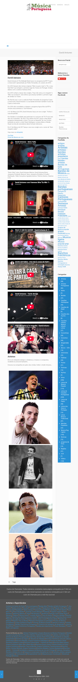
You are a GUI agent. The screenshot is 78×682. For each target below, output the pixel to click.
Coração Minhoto (35, 615)
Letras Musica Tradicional (64, 416)
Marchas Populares (64, 424)
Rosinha (25, 608)
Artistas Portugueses (65, 284)
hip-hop (68, 233)
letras (63, 377)
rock (64, 267)
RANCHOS (62, 119)
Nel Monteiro (35, 613)
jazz (59, 235)
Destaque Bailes (62, 208)
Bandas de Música (63, 172)
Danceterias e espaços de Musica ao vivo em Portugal (37, 650)
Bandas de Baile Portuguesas (57, 606)
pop (67, 243)
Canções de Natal (64, 308)
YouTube (10, 135)
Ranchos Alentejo (59, 615)
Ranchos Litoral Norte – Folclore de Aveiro (38, 642)
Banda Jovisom (17, 608)
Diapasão (47, 611)
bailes (63, 290)
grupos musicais (61, 232)
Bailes (59, 158)
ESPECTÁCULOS (64, 112)
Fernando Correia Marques (33, 611)
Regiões (63, 449)
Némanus (9, 615)
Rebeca (15, 615)
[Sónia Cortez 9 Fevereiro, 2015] (1, 674)
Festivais (64, 367)
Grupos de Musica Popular (23, 622)
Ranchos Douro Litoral (64, 617)
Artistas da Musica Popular (42, 622)
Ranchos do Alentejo (37, 639)
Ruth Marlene (62, 610)
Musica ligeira (64, 238)
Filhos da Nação (52, 610)
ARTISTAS (52, 5)
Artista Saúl (10, 610)
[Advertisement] (39, 29)
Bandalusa (19, 610)
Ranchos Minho (63, 259)
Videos (63, 458)
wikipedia (19, 132)
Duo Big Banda (19, 611)
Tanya (28, 613)
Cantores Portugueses (65, 198)
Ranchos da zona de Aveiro (46, 617)
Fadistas (61, 213)
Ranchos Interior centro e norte (36, 619)
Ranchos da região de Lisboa (16, 619)
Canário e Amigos (35, 608)
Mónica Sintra (23, 615)
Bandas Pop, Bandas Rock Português (40, 637)
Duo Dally (68, 608)
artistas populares (63, 155)
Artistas (62, 147)
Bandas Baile (43, 606)
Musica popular (61, 242)
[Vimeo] (39, 679)
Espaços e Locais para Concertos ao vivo (38, 652)
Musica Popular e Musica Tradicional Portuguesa (34, 635)
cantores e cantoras (58, 622)
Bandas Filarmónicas (63, 128)
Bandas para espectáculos (45, 626)
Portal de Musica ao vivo (15, 137)
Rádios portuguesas (12, 628)
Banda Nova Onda (48, 608)
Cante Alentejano (60, 626)
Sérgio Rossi (64, 613)
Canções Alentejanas (64, 301)
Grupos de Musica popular (63, 228)
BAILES (67, 5)
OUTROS (61, 123)
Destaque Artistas (63, 204)
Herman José (54, 613)
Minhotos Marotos (19, 613)
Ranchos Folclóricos (64, 254)
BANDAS (60, 5)
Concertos (64, 338)
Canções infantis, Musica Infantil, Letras (64, 324)
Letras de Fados (64, 400)
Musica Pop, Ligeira (65, 431)
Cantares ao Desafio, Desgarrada (62, 193)
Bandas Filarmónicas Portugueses (26, 624)
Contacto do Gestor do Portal (15, 606)
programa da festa (65, 443)
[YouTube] (42, 679)
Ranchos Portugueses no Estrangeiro (62, 263)
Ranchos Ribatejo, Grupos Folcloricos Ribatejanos (32, 641)
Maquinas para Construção (51, 654)
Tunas (69, 626)
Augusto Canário (56, 611)
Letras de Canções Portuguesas (65, 393)
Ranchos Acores (62, 246)
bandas (65, 158)
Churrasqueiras (21, 654)
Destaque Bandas (61, 211)
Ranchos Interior (62, 257)
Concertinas (62, 201)
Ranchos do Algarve (22, 639)
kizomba (62, 235)
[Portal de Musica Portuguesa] (39, 7)
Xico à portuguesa (32, 606)
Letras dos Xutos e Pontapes (64, 408)
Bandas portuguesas (65, 188)
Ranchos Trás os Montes (20, 621)
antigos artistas (61, 144)
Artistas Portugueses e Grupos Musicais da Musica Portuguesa (44, 633)
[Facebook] (34, 679)
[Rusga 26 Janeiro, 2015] (76, 674)
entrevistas (64, 353)
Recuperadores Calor (34, 654)
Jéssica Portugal (40, 610)
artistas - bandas (62, 150)
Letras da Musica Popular (64, 384)
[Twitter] (36, 679)
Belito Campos (28, 610)
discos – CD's (65, 348)
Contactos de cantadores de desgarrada (51, 624)
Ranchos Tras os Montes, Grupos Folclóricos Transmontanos (40, 646)
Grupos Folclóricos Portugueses (25, 626)
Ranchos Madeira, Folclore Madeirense (50, 648)
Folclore (62, 215)
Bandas (63, 295)
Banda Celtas (59, 608)
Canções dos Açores (65, 315)
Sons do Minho (47, 615)
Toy (12, 611)
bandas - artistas (62, 161)
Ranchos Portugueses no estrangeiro (41, 621)
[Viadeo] (44, 679)
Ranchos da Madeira (63, 247)
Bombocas (44, 613)
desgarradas (65, 343)
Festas (63, 363)
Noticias (63, 437)
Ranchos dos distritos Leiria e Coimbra (24, 617)
